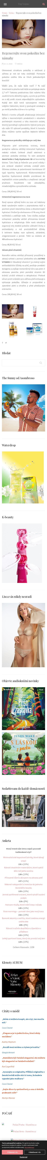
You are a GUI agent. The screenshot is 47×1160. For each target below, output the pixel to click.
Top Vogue (23, 3)
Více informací (29, 1147)
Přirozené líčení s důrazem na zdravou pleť (23, 877)
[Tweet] (6, 342)
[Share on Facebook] (2, 342)
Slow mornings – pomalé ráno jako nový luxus (23, 911)
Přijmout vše (12, 1152)
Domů (4, 13)
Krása (11, 13)
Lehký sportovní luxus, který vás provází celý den (23, 938)
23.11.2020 (8, 64)
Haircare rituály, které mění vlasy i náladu (23, 904)
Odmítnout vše (35, 1152)
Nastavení (23, 1157)
